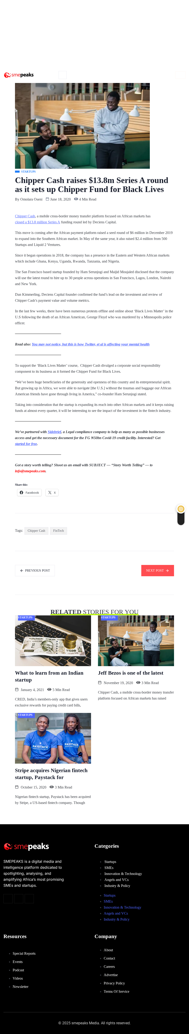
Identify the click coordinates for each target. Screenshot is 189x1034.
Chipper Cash (25, 216)
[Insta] (18, 898)
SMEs (108, 868)
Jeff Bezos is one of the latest (130, 673)
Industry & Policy (117, 886)
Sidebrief (54, 432)
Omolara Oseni (31, 199)
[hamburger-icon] (180, 75)
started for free (26, 444)
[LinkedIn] (29, 898)
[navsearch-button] (63, 75)
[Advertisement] (94, 34)
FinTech (58, 530)
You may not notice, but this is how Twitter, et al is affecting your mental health (91, 344)
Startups (110, 862)
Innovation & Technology (123, 874)
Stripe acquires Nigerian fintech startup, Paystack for (51, 774)
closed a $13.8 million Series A (37, 222)
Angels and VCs (116, 880)
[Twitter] (8, 898)
